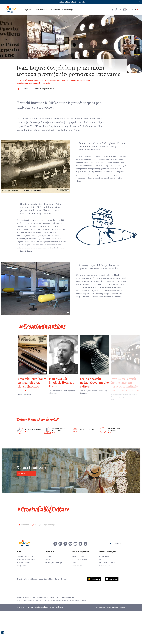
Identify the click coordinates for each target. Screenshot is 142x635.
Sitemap (122, 607)
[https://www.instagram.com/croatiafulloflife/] (60, 544)
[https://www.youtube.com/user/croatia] (75, 544)
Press (74, 563)
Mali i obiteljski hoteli (107, 563)
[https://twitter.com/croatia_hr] (65, 544)
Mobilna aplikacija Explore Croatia (71, 2)
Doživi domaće (104, 566)
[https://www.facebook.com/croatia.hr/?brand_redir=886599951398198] (55, 544)
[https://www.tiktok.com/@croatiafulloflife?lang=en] (85, 544)
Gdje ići (47, 560)
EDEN (101, 560)
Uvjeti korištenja (100, 607)
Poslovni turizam (78, 557)
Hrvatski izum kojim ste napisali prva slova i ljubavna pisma (32, 384)
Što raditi (48, 557)
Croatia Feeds (104, 557)
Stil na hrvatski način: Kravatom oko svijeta (94, 382)
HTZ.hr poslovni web (79, 560)
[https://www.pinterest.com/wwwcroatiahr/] (70, 544)
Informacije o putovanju (53, 563)
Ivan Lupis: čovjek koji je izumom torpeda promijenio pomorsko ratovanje (125, 384)
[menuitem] (94, 579)
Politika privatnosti (112, 607)
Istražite (21, 473)
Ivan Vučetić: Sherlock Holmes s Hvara (61, 382)
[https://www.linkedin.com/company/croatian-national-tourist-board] (80, 544)
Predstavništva (77, 566)
